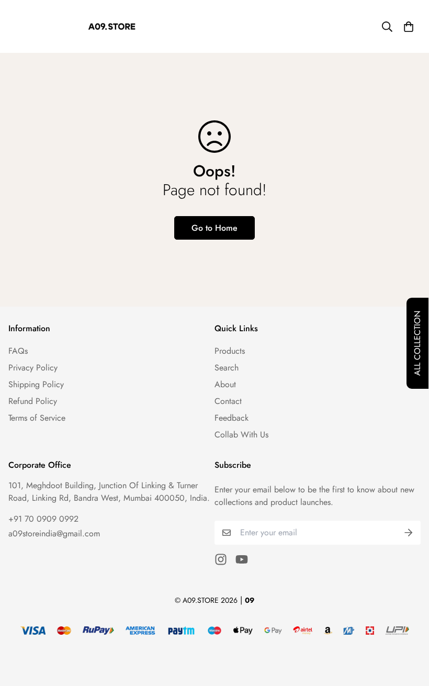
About (225, 384)
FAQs (18, 351)
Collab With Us (241, 435)
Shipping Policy (36, 384)
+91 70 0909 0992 (43, 519)
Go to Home (214, 228)
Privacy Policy (33, 368)
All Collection (417, 343)
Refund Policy (32, 401)
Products (229, 351)
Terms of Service (36, 418)
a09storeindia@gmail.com (54, 533)
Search (226, 368)
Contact (228, 401)
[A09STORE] (112, 26)
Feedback (231, 418)
